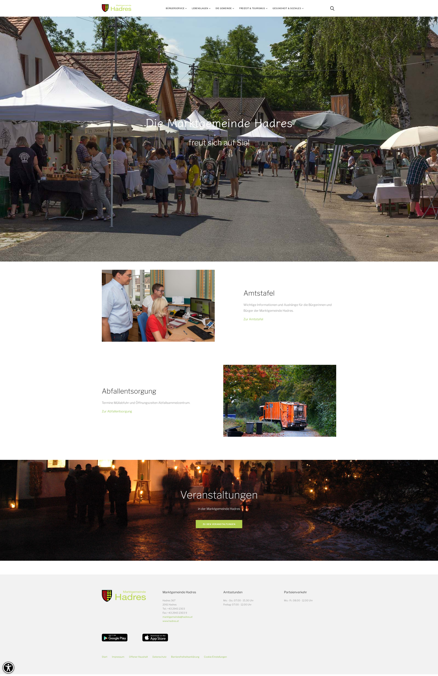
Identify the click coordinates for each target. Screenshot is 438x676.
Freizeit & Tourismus (252, 8)
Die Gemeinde (224, 8)
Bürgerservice (175, 8)
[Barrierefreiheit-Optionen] (8, 667)
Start (104, 656)
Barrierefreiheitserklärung (185, 656)
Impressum (118, 656)
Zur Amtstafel (253, 319)
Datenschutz (159, 656)
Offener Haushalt (138, 656)
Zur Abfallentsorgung (117, 411)
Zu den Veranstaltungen (219, 524)
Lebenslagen (200, 8)
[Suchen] (332, 8)
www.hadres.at (171, 620)
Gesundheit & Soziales (287, 8)
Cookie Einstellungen (215, 656)
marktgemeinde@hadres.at (177, 616)
